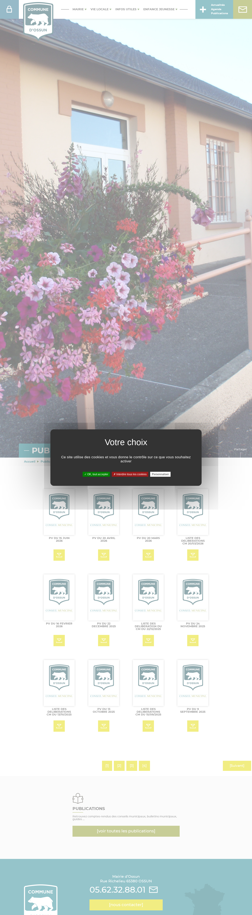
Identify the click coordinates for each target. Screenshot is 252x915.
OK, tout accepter (97, 474)
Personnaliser (160, 474)
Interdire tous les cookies (131, 474)
